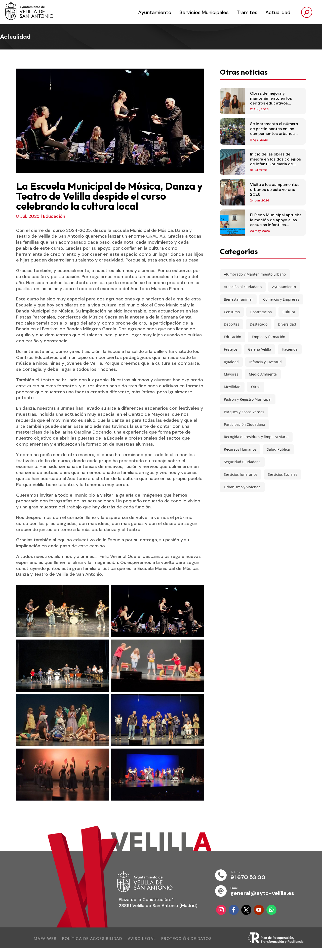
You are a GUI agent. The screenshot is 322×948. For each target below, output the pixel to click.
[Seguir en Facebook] (234, 910)
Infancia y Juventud (265, 361)
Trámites (247, 12)
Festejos (230, 349)
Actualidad (277, 12)
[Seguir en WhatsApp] (271, 910)
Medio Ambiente (263, 374)
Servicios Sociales (282, 474)
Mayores (231, 374)
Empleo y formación (268, 336)
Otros (255, 386)
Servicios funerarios (240, 474)
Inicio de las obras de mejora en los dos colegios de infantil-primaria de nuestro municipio (275, 161)
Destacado (258, 324)
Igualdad (231, 361)
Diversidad (287, 324)
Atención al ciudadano (243, 286)
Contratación (261, 311)
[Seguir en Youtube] (259, 910)
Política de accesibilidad (92, 939)
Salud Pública (278, 449)
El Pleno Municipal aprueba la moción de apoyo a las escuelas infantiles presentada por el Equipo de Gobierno (276, 224)
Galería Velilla (259, 349)
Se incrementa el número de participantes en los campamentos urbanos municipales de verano (274, 131)
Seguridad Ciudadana (242, 461)
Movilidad (232, 386)
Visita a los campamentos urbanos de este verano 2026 (274, 189)
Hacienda (290, 349)
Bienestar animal (238, 299)
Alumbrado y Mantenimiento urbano (255, 274)
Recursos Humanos (240, 449)
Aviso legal (142, 939)
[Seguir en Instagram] (221, 910)
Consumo (232, 311)
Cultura (289, 311)
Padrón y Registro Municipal (247, 399)
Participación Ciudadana (244, 424)
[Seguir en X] (246, 910)
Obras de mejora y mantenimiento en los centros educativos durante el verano (271, 101)
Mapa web (45, 939)
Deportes (231, 324)
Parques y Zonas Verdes (244, 411)
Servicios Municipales (204, 12)
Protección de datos (186, 939)
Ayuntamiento (154, 12)
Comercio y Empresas (281, 299)
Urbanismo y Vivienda (242, 487)
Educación (54, 216)
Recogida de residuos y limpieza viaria (256, 436)
